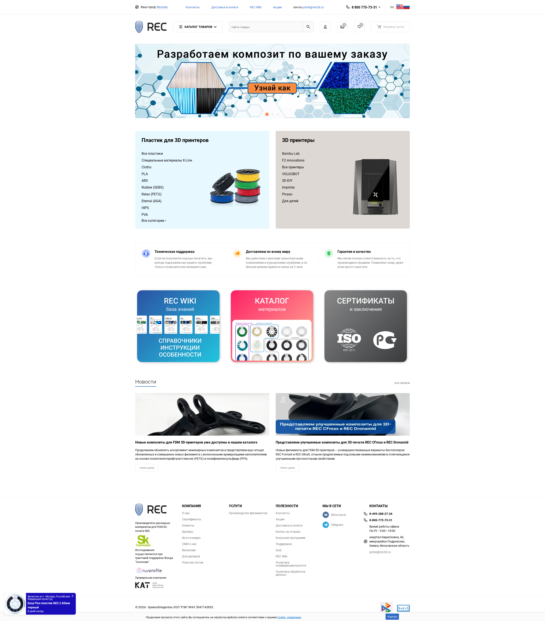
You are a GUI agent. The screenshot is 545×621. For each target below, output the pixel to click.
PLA (145, 174)
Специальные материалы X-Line (167, 160)
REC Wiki (255, 7)
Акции (277, 7)
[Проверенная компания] (149, 573)
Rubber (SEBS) (153, 187)
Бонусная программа (290, 537)
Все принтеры (293, 167)
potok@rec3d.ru (313, 7)
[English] (399, 7)
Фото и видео (191, 537)
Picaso (287, 194)
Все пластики (152, 153)
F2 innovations (293, 160)
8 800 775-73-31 (364, 7)
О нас (186, 513)
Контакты (193, 7)
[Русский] (406, 7)
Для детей (290, 201)
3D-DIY (287, 180)
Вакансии (189, 550)
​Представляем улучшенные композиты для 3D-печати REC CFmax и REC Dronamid (342, 442)
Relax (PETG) (152, 194)
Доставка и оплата (224, 7)
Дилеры (187, 531)
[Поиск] (308, 26)
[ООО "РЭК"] (155, 510)
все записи (402, 383)
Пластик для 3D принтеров (175, 140)
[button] (261, 114)
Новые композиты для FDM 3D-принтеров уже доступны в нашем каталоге (196, 442)
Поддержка (284, 543)
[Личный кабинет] (325, 26)
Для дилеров (191, 556)
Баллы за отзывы (288, 531)
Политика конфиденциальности (291, 564)
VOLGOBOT (291, 174)
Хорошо (392, 616)
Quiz (279, 550)
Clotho (146, 167)
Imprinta (288, 187)
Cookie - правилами (289, 617)
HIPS (145, 207)
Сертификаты (191, 519)
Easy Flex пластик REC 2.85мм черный (49, 605)
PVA (145, 214)
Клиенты (188, 525)
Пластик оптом (192, 562)
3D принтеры (298, 140)
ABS (145, 180)
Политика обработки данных (290, 573)
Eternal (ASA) (152, 201)
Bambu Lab (291, 153)
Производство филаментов (248, 513)
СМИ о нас (189, 543)
